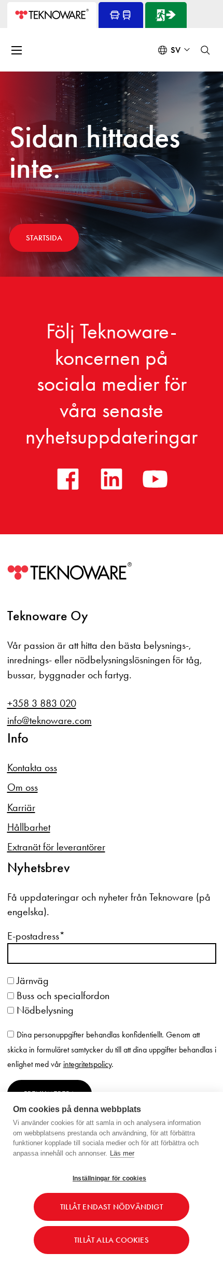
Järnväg (31, 980)
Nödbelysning (44, 1010)
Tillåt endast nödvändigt (111, 1207)
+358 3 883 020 (41, 703)
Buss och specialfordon (61, 995)
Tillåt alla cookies (111, 1240)
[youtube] (155, 479)
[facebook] (68, 479)
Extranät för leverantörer (56, 847)
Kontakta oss (32, 767)
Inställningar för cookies (109, 1178)
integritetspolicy (87, 1064)
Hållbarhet (28, 827)
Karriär (21, 807)
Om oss (22, 787)
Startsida (44, 238)
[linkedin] (111, 479)
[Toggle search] (205, 50)
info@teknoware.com (49, 720)
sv (175, 50)
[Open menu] (17, 50)
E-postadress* (36, 936)
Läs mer (122, 1153)
